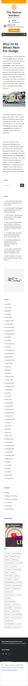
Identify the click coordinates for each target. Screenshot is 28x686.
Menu (3, 34)
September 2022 (9, 386)
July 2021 (8, 422)
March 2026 (8, 317)
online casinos (16, 604)
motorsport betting (16, 588)
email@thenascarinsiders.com (15, 27)
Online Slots (7, 614)
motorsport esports (9, 591)
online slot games (15, 611)
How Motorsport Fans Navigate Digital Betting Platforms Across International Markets (13, 210)
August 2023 (8, 363)
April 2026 (8, 314)
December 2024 (9, 343)
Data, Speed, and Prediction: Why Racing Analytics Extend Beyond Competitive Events (12, 250)
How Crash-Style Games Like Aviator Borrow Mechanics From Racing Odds (13, 203)
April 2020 (8, 472)
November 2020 (9, 449)
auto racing (7, 553)
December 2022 (9, 383)
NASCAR (19, 595)
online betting (8, 598)
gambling (17, 575)
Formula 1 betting (8, 575)
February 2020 (9, 478)
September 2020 (9, 455)
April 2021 (8, 432)
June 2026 (8, 307)
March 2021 (8, 435)
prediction (7, 617)
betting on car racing (14, 556)
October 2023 (9, 357)
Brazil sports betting (9, 563)
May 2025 (8, 340)
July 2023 (8, 366)
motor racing (7, 585)
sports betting (8, 627)
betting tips (7, 559)
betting (6, 556)
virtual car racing (16, 627)
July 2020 (8, 462)
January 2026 (9, 324)
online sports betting (17, 614)
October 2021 (9, 416)
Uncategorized (9, 509)
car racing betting (17, 569)
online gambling (8, 607)
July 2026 (8, 304)
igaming (16, 579)
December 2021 (9, 409)
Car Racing (14, 30)
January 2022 (9, 406)
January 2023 (9, 380)
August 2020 (8, 458)
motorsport (7, 588)
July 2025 (8, 337)
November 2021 (9, 412)
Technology (8, 505)
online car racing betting (10, 601)
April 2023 (8, 373)
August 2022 (8, 389)
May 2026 (8, 311)
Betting (7, 492)
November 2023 (9, 353)
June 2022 (8, 396)
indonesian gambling (9, 582)
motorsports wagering (9, 595)
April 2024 (8, 347)
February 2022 (9, 403)
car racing (14, 566)
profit (13, 617)
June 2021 (8, 426)
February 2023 (9, 376)
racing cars (19, 617)
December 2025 (9, 327)
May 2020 (8, 468)
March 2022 (8, 399)
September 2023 (9, 360)
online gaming (17, 607)
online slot (7, 611)
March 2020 (8, 475)
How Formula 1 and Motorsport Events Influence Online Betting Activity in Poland (13, 217)
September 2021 (9, 419)
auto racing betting (16, 553)
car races (7, 566)
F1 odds (6, 572)
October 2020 (9, 452)
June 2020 (8, 465)
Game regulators (8, 579)
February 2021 (9, 439)
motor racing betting (17, 585)
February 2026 (9, 320)
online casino (8, 604)
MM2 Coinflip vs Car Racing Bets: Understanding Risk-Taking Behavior (13, 257)
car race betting (19, 563)
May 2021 (8, 429)
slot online (19, 623)
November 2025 (9, 330)
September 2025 (9, 334)
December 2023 (9, 350)
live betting (19, 582)
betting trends (15, 559)
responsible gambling (9, 623)
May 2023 (8, 370)
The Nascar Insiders (14, 14)
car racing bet (8, 569)
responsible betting (9, 620)
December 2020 (9, 445)
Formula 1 (13, 572)
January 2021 (9, 442)
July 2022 (8, 393)
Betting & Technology (11, 499)
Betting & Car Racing (11, 496)
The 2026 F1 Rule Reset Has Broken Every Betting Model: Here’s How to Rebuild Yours (13, 234)
